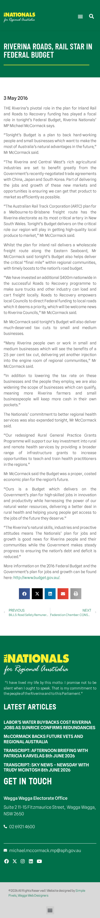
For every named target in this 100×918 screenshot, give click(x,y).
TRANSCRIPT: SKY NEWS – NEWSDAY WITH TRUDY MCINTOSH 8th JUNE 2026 (46, 767)
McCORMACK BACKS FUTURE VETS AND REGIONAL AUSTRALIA (43, 739)
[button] (80, 16)
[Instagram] (23, 861)
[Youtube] (39, 861)
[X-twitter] (14, 861)
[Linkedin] (31, 861)
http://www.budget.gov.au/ (36, 577)
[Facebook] (6, 861)
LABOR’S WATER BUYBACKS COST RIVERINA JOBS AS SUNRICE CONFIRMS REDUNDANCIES (49, 725)
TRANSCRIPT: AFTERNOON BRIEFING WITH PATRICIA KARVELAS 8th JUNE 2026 (46, 753)
